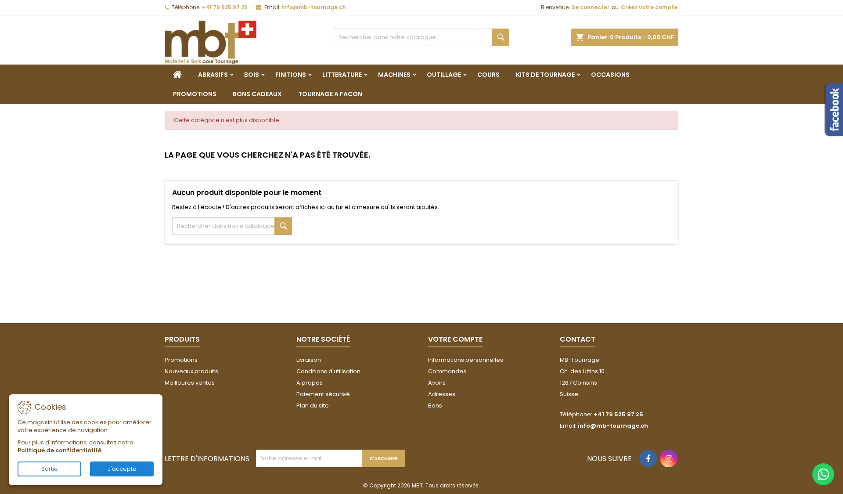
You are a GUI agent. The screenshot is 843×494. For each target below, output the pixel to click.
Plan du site (312, 405)
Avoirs (437, 383)
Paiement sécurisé (323, 394)
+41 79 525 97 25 (225, 7)
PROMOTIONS (194, 94)
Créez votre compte (649, 7)
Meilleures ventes (190, 383)
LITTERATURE (342, 74)
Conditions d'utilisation (328, 371)
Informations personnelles (465, 360)
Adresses (441, 394)
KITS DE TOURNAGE (545, 74)
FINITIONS (290, 74)
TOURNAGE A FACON (330, 94)
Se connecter (590, 7)
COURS (488, 74)
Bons (435, 405)
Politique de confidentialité (59, 450)
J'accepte (122, 469)
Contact (577, 339)
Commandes (447, 371)
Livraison (308, 360)
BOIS (251, 74)
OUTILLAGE (444, 74)
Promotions (181, 360)
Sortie (49, 469)
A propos (309, 383)
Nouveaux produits (191, 371)
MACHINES (394, 74)
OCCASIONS (610, 74)
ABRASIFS (213, 74)
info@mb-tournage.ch (314, 7)
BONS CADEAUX (257, 94)
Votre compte (455, 339)
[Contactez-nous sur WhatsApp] (823, 474)
